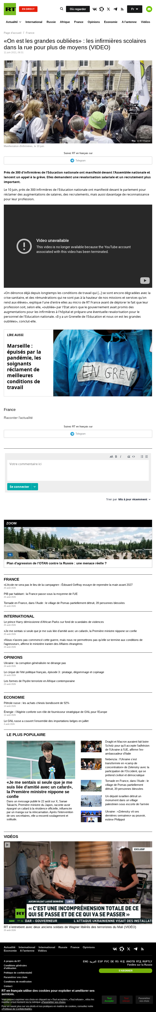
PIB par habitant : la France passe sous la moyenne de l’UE (41, 593)
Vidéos (145, 21)
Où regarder (78, 9)
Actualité (12, 21)
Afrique (65, 21)
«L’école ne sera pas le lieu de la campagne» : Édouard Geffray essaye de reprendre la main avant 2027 (68, 584)
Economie (110, 21)
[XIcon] (108, 9)
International (33, 21)
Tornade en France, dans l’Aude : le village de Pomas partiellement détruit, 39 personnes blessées (64, 603)
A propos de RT (12, 961)
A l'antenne (129, 21)
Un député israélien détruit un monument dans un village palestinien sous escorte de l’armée (127, 800)
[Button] (149, 9)
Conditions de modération (18, 981)
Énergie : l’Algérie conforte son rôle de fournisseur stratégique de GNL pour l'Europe (55, 711)
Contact (8, 986)
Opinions (94, 21)
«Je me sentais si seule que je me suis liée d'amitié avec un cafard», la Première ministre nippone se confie (70, 631)
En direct (28, 9)
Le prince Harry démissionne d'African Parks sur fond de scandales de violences (54, 621)
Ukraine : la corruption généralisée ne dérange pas (35, 663)
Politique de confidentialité (18, 972)
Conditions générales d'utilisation (15, 967)
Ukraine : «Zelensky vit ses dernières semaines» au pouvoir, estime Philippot (125, 815)
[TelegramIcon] (115, 9)
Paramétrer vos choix (15, 977)
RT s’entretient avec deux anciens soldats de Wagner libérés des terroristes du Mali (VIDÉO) (70, 927)
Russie (51, 21)
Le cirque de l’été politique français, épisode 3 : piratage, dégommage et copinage (54, 672)
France (78, 21)
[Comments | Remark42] (78, 478)
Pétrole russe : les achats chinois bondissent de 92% (36, 703)
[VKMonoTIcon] (95, 9)
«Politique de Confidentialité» (17, 1009)
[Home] (10, 9)
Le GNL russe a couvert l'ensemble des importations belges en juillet (46, 721)
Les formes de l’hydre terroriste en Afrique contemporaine (39, 681)
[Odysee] (102, 9)
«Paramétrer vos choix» (53, 1002)
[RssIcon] (122, 9)
